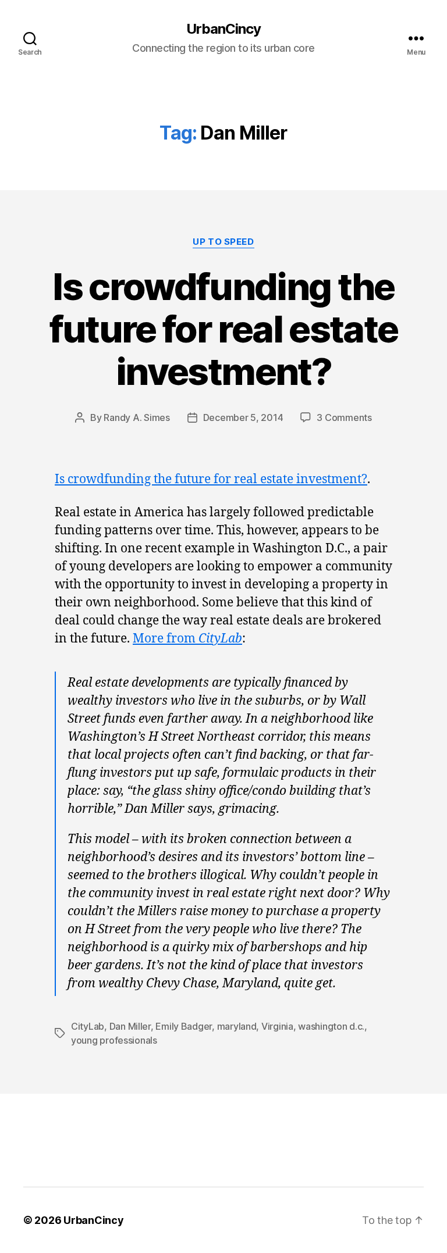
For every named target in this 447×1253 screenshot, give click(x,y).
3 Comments (344, 417)
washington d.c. (331, 1026)
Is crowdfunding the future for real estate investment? (223, 329)
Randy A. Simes (136, 417)
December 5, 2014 (243, 417)
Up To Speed (223, 242)
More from (187, 639)
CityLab (87, 1026)
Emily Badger (183, 1026)
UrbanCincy (223, 29)
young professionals (114, 1040)
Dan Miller (130, 1026)
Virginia (277, 1026)
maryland (237, 1026)
